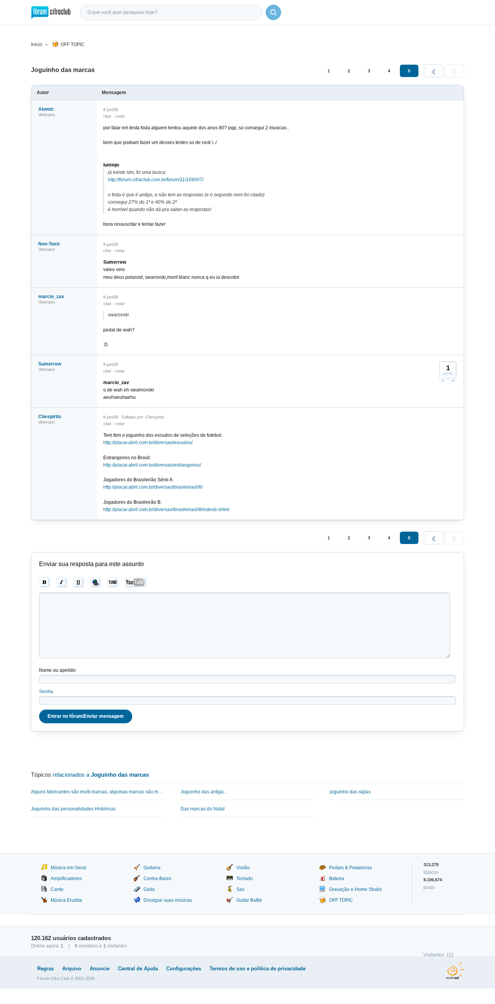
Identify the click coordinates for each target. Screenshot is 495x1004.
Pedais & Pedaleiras (350, 867)
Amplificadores (66, 878)
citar (107, 116)
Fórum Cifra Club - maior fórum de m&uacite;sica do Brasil (51, 12)
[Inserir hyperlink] (95, 582)
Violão (243, 867)
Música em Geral (68, 867)
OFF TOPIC (73, 44)
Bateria (336, 878)
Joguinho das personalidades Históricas (73, 809)
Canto (57, 889)
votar (120, 116)
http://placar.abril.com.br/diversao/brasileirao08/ (153, 487)
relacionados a (101, 774)
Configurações (183, 968)
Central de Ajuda (138, 968)
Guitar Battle (249, 900)
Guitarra (151, 867)
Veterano (46, 114)
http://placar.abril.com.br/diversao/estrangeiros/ (152, 465)
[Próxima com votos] (453, 381)
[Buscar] (273, 12)
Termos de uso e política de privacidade (258, 968)
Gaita (149, 889)
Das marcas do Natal (203, 809)
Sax (240, 889)
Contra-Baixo (157, 878)
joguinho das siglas (350, 792)
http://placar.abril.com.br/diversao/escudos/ (148, 442)
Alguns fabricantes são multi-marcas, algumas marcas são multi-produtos (98, 792)
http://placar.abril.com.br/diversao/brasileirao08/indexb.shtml (166, 509)
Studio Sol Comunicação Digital (455, 970)
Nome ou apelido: (58, 670)
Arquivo (71, 968)
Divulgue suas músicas (167, 900)
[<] (433, 70)
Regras (45, 968)
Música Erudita (66, 900)
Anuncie (99, 968)
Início (36, 44)
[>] (454, 70)
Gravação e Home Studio (355, 889)
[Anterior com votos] (443, 381)
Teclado (244, 878)
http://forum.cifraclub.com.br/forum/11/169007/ (155, 179)
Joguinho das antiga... (204, 792)
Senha (46, 691)
